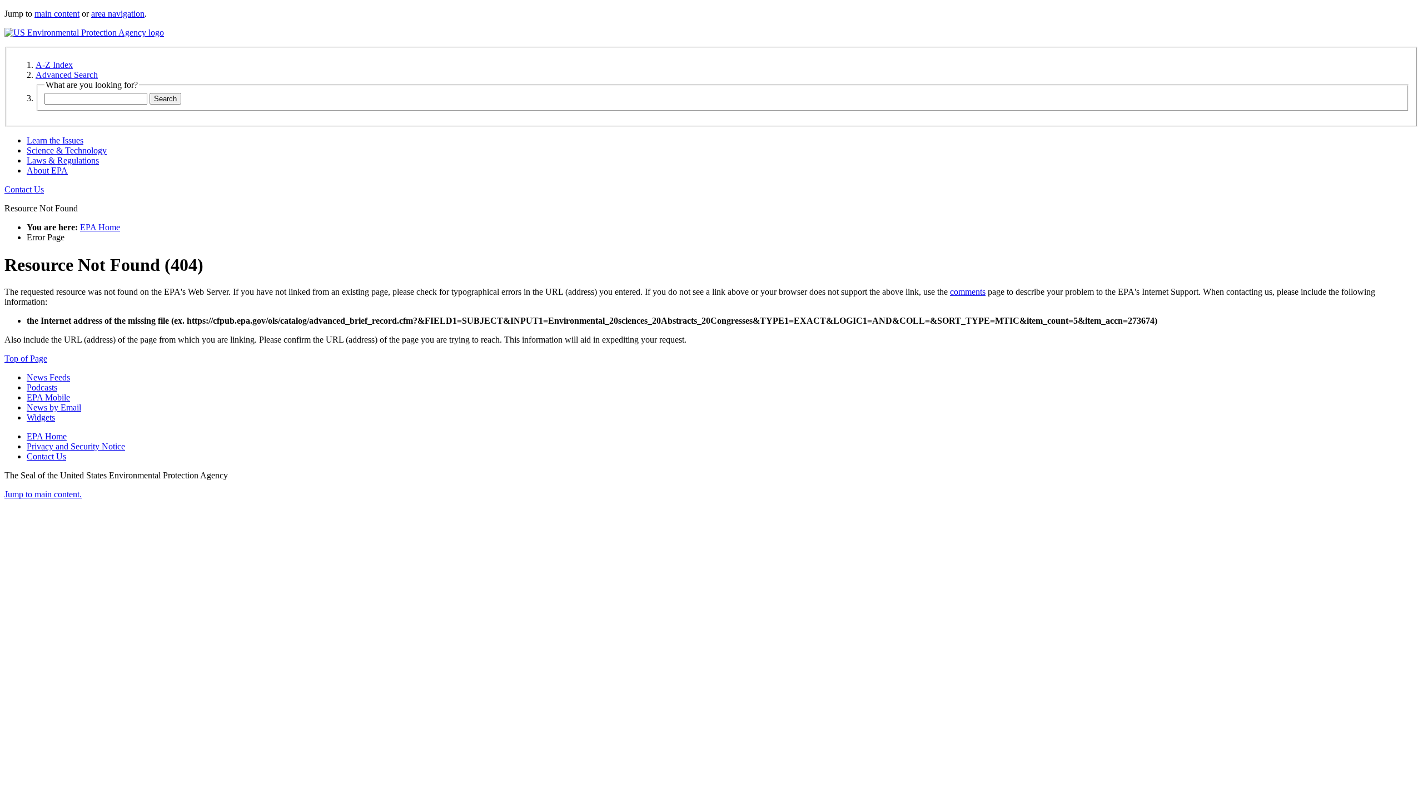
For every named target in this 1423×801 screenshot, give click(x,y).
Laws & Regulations (63, 160)
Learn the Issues (55, 140)
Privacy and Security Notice (76, 446)
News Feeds (48, 377)
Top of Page (25, 358)
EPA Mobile (48, 397)
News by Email (54, 407)
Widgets (41, 417)
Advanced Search (67, 75)
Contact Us (24, 189)
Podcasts (42, 387)
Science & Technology (67, 150)
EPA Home (100, 227)
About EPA (47, 170)
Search (165, 99)
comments (968, 291)
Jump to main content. (43, 494)
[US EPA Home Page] (84, 32)
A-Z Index (54, 65)
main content (56, 13)
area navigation (118, 13)
